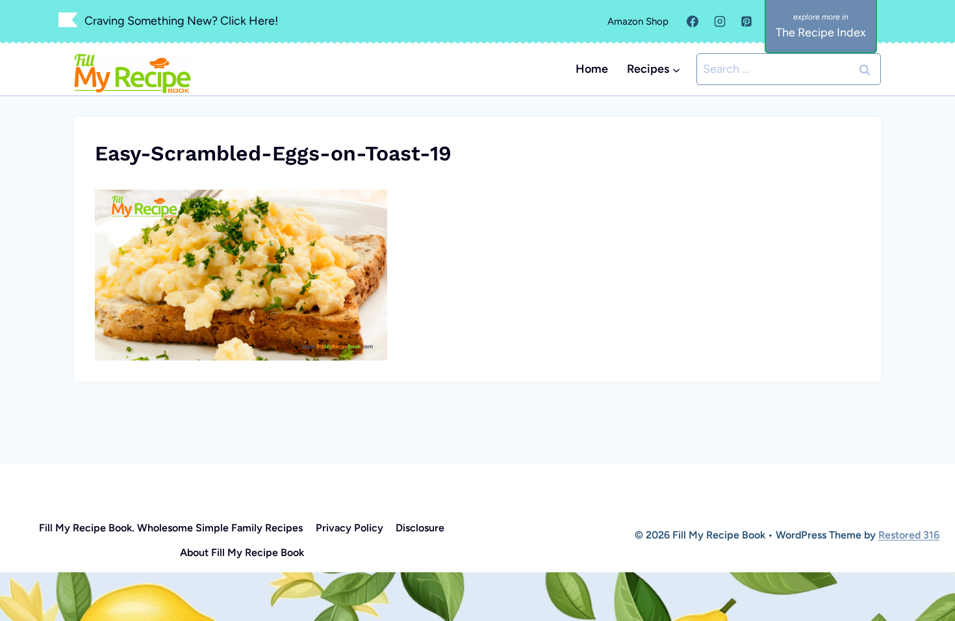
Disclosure (420, 528)
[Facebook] (692, 21)
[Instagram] (720, 21)
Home (592, 69)
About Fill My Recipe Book (242, 552)
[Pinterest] (746, 21)
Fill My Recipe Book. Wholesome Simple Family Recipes (171, 528)
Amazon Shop (637, 21)
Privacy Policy (349, 528)
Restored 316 (908, 535)
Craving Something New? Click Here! (181, 21)
